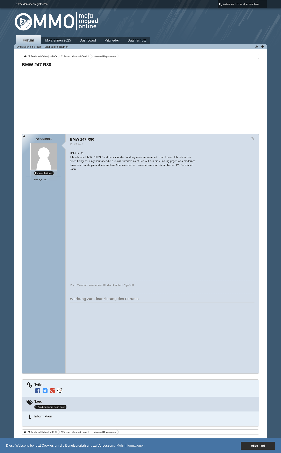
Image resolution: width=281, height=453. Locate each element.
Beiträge (38, 179)
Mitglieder (112, 40)
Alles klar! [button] (258, 445)
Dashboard (88, 40)
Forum (28, 40)
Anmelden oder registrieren (32, 4)
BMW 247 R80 (36, 64)
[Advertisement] (140, 99)
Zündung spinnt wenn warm (51, 407)
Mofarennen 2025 (58, 40)
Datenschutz (137, 40)
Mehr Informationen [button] (130, 445)
